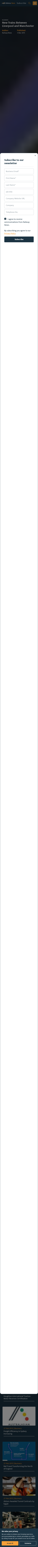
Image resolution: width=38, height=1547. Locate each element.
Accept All (10, 1543)
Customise (28, 1543)
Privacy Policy (10, 233)
